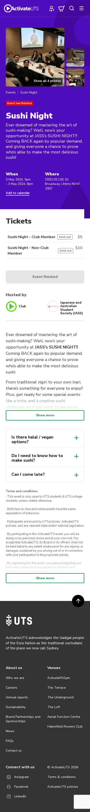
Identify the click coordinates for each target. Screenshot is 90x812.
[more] (81, 8)
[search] (71, 8)
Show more (45, 415)
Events (11, 92)
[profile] (51, 8)
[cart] (61, 8)
